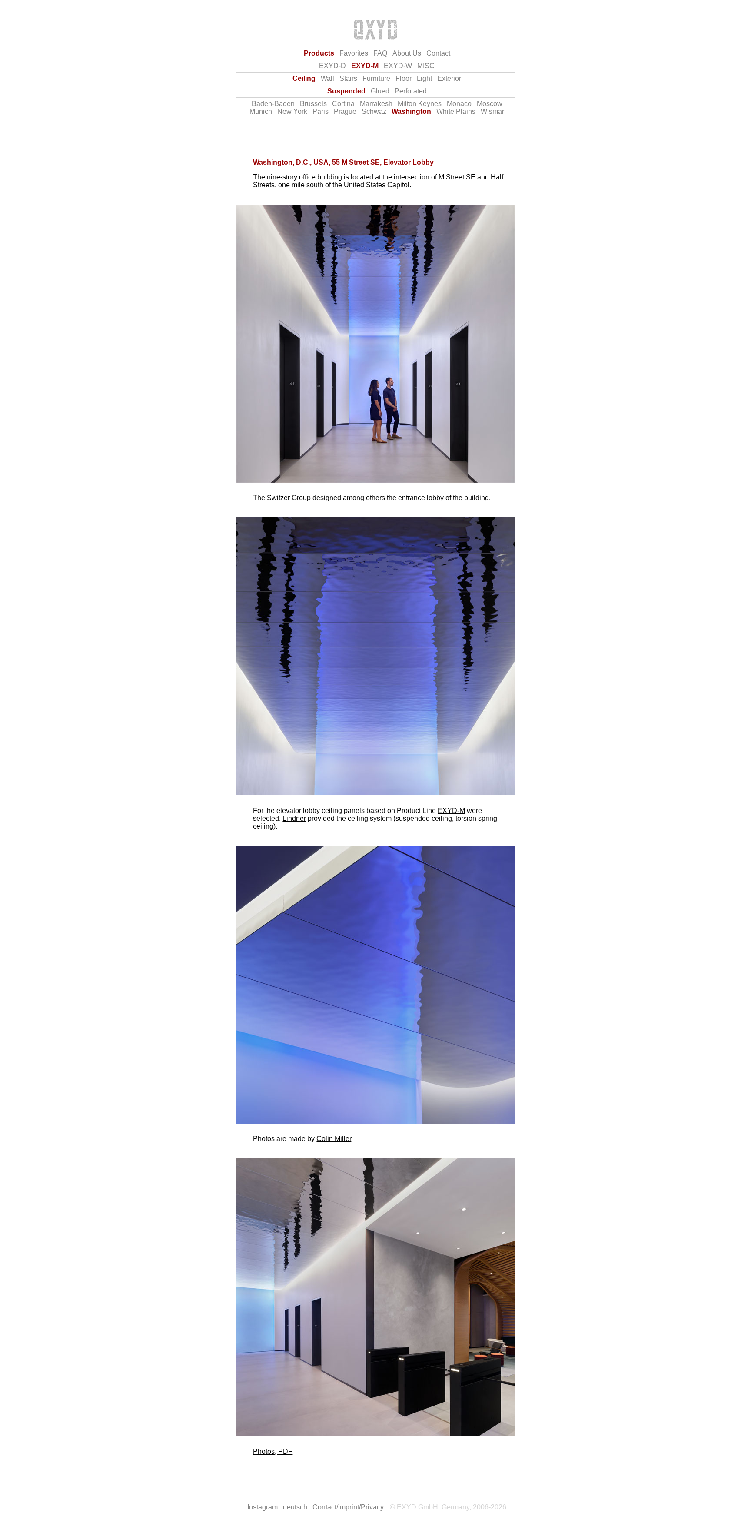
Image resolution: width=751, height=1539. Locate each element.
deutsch (295, 1507)
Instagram (262, 1507)
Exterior (449, 78)
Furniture (376, 78)
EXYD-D (332, 66)
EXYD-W (398, 66)
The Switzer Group (282, 497)
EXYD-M (365, 66)
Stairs (348, 78)
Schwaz (374, 111)
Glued (380, 91)
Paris (320, 111)
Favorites (353, 53)
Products (319, 53)
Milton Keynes (420, 103)
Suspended (346, 91)
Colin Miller (333, 1138)
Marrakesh (376, 103)
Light (424, 78)
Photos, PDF (272, 1451)
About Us (406, 53)
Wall (327, 78)
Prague (345, 111)
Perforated (411, 91)
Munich (260, 111)
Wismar (492, 111)
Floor (403, 78)
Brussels (313, 103)
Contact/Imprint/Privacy (348, 1507)
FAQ (380, 53)
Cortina (343, 103)
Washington (411, 111)
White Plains (455, 111)
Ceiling (304, 78)
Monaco (459, 103)
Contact (438, 53)
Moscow (489, 103)
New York (292, 111)
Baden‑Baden (273, 103)
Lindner (294, 818)
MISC (426, 66)
